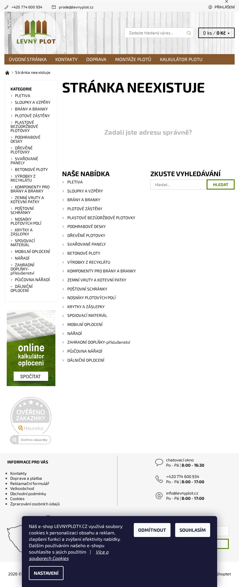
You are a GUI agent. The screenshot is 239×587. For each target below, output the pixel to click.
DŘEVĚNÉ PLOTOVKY (86, 235)
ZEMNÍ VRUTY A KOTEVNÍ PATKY (96, 279)
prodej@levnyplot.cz (76, 7)
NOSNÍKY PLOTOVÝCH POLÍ (91, 297)
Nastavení (46, 573)
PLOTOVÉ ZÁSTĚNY (84, 208)
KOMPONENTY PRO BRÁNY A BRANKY (101, 270)
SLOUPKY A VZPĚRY (85, 190)
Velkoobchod (22, 488)
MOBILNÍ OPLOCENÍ (85, 324)
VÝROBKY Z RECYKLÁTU (88, 262)
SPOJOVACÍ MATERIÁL (87, 315)
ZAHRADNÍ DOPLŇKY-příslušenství (98, 342)
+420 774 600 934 (26, 7)
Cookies (17, 498)
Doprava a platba (26, 478)
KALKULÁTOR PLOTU (181, 59)
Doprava (96, 59)
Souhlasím (193, 530)
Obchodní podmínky (28, 493)
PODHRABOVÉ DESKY (86, 226)
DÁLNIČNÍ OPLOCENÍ (85, 360)
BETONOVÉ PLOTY (83, 253)
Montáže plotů (133, 59)
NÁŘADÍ (74, 333)
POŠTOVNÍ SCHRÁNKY (87, 288)
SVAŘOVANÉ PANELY (86, 244)
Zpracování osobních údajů (35, 503)
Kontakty (66, 59)
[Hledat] (189, 33)
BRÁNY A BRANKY (83, 199)
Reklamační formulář (29, 483)
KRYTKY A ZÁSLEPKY (86, 306)
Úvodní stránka (28, 59)
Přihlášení (225, 7)
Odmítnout (152, 530)
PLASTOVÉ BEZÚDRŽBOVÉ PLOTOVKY (101, 217)
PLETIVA (75, 181)
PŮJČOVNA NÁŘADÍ (84, 351)
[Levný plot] (61, 33)
